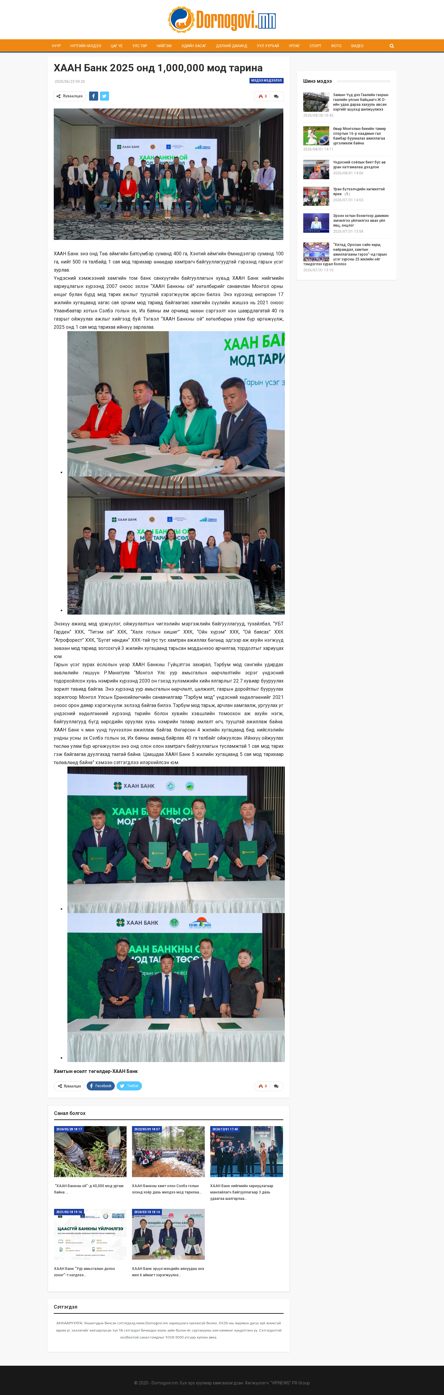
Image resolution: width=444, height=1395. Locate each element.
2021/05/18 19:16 (69, 1212)
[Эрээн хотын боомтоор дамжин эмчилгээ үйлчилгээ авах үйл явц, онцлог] (316, 223)
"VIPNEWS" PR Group (290, 1382)
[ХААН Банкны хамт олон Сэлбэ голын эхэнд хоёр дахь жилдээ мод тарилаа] (168, 1151)
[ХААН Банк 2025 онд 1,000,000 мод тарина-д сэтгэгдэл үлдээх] (277, 1086)
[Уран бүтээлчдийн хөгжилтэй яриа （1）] (316, 196)
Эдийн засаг (193, 46)
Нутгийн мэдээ (85, 46)
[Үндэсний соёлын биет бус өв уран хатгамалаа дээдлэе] (316, 169)
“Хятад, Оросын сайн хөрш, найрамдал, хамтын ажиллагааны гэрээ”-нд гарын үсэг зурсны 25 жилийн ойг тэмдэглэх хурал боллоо (345, 254)
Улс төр (139, 46)
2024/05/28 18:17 (69, 1129)
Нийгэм (164, 46)
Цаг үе (117, 46)
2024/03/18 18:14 (147, 1212)
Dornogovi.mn (165, 1382)
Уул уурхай (268, 46)
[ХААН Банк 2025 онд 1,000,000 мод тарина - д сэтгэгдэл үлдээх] (277, 96)
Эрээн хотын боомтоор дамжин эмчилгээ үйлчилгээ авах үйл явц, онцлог (361, 221)
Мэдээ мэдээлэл (266, 80)
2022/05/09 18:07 (147, 1129)
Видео (357, 46)
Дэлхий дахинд (231, 46)
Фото (336, 46)
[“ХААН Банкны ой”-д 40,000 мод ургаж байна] (90, 1151)
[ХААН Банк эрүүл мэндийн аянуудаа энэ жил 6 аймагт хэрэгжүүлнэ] (168, 1234)
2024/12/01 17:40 (225, 1129)
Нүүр (56, 46)
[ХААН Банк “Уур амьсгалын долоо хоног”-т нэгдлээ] (90, 1234)
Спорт (315, 46)
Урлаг (294, 46)
